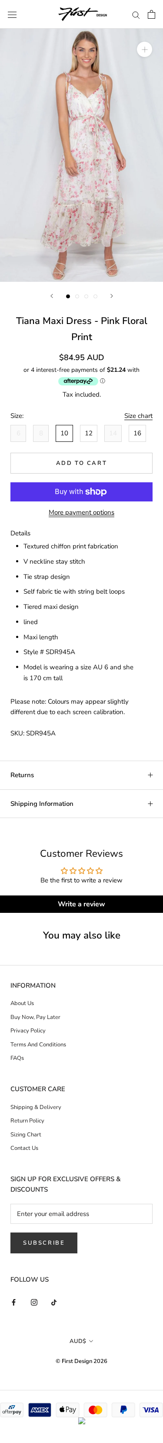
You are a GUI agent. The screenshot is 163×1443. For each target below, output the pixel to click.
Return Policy (27, 1121)
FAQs (17, 1058)
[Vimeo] (54, 1301)
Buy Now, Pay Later (35, 1017)
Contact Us (24, 1148)
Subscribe (44, 1243)
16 (137, 433)
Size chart (138, 415)
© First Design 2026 (81, 1361)
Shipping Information (41, 803)
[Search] (136, 14)
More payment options (81, 512)
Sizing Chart (25, 1135)
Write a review (81, 904)
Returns (22, 775)
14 (113, 433)
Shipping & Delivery (35, 1107)
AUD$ (78, 1341)
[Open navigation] (12, 14)
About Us (22, 1003)
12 (89, 433)
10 (64, 433)
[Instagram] (34, 1301)
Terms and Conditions (38, 1045)
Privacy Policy (28, 1031)
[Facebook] (13, 1301)
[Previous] (51, 296)
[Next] (111, 296)
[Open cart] (151, 14)
